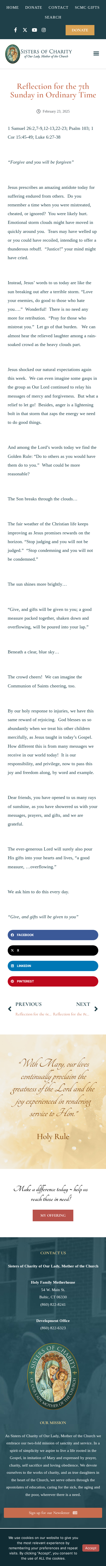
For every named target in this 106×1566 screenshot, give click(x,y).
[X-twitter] (25, 30)
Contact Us (53, 1253)
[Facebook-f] (16, 30)
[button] (96, 54)
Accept (90, 1548)
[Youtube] (34, 30)
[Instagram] (44, 30)
